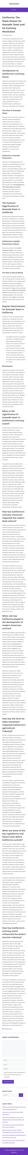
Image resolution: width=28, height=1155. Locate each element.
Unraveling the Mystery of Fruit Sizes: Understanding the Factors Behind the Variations (13, 1120)
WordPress (14, 1152)
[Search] (21, 1095)
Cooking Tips (8, 1029)
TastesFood (14, 4)
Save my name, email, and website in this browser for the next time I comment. (14, 1075)
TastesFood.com (13, 1150)
